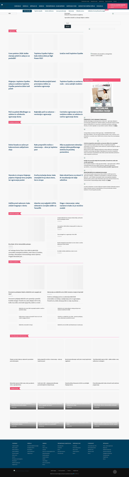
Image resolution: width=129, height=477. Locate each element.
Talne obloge (45, 460)
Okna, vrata (45, 447)
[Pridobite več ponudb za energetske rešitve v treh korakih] (101, 64)
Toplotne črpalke (38, 11)
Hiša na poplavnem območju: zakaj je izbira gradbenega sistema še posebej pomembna (71, 148)
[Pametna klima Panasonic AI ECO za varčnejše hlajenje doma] (78, 372)
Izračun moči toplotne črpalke (71, 53)
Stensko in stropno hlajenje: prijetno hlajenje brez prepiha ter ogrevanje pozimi (20, 177)
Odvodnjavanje (106, 455)
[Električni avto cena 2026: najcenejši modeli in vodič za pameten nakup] (13, 311)
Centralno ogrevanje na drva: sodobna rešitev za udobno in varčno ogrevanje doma (71, 114)
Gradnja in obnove (14, 122)
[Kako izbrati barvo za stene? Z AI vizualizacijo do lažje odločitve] (71, 164)
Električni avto (90, 449)
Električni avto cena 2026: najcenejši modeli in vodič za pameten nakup (31, 309)
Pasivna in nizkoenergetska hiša (49, 451)
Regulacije (105, 447)
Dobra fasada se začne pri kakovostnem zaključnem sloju (19, 147)
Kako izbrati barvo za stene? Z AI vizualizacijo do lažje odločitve (71, 177)
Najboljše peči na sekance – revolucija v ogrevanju (44, 113)
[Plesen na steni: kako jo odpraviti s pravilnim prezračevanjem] (23, 348)
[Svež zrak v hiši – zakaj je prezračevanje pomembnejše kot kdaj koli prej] (51, 372)
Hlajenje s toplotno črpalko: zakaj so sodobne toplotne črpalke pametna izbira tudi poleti (19, 85)
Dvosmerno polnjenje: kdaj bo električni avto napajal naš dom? (25, 293)
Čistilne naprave (76, 451)
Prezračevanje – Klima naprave (55, 6)
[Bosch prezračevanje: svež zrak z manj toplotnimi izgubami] (78, 348)
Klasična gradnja (46, 455)
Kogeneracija (14, 464)
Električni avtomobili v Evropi (26, 324)
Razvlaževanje (60, 445)
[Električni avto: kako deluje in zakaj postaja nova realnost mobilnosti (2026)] (51, 311)
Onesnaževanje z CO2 (92, 445)
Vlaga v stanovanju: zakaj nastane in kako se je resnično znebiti (71, 205)
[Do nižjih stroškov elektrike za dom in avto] (51, 253)
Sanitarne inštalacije (107, 451)
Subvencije (71, 11)
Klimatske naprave (61, 451)
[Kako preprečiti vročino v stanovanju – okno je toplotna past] (45, 133)
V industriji (75, 445)
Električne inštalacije (107, 449)
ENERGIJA (25, 6)
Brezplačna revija (94, 1)
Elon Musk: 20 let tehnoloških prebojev (20, 244)
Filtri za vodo (75, 449)
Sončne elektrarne (49, 11)
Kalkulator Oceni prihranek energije (97, 10)
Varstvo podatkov (61, 470)
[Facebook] (121, 1)
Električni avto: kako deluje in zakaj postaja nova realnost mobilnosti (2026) (69, 309)
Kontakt (115, 1)
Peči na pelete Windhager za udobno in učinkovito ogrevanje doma (19, 114)
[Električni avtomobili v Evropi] (13, 327)
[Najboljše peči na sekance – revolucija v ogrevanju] (45, 101)
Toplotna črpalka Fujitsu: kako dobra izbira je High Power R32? (44, 55)
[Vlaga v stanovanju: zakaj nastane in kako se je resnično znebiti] (71, 192)
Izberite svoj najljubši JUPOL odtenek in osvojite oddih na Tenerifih (45, 205)
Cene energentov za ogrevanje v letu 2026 (67, 234)
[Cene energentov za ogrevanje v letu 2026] (51, 237)
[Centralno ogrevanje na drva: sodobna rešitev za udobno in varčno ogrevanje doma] (71, 101)
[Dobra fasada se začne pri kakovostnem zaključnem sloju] (20, 133)
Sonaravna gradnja (46, 462)
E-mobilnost (91, 443)
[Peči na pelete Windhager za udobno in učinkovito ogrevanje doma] (20, 101)
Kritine (44, 445)
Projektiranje (105, 457)
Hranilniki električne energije (32, 445)
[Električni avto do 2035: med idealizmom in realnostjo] (51, 327)
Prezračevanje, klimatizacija (64, 443)
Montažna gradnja (46, 453)
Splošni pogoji (53, 470)
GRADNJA (41, 6)
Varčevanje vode (71, 6)
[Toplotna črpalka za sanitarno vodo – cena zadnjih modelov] (71, 70)
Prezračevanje (60, 453)
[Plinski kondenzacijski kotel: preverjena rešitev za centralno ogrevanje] (45, 70)
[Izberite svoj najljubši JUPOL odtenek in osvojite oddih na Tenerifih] (45, 192)
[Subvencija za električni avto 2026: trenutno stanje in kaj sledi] (65, 277)
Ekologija (100, 6)
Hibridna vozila (91, 451)
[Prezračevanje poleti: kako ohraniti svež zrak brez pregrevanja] (106, 372)
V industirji (60, 447)
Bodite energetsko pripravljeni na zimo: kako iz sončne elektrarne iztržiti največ (70, 243)
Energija (29, 443)
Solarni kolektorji (15, 451)
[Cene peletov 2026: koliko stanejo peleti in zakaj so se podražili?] (20, 42)
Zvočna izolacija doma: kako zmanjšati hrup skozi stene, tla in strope (45, 177)
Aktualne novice (80, 11)
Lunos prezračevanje (61, 11)
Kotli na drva (14, 455)
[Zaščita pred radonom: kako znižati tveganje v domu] (20, 192)
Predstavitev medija (85, 1)
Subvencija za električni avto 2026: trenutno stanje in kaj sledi (65, 292)
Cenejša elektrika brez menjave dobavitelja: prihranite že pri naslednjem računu (70, 218)
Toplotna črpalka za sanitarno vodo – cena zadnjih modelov (71, 82)
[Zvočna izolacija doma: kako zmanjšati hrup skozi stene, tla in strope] (45, 164)
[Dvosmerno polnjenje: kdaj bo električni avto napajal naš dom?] (26, 277)
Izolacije (44, 449)
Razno (44, 464)
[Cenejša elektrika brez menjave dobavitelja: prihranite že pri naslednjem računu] (51, 220)
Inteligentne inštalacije (107, 453)
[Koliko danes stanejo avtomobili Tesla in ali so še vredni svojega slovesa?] (13, 319)
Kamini (13, 457)
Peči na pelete (14, 447)
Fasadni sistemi (46, 457)
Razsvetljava (29, 449)
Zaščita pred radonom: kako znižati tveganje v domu (19, 204)
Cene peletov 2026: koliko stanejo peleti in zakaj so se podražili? (19, 55)
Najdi (67, 26)
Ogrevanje (17, 6)
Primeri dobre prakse (77, 447)
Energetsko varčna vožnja (86, 6)
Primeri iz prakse (15, 453)
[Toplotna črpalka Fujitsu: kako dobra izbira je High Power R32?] (45, 42)
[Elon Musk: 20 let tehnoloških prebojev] (27, 229)
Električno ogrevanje (16, 462)
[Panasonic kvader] (101, 39)
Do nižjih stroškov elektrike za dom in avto (67, 251)
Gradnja (44, 443)
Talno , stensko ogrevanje (108, 445)
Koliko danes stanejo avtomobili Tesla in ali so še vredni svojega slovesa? (30, 317)
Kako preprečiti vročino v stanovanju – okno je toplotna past (45, 147)
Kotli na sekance (15, 449)
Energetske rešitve (30, 447)
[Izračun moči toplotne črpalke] (71, 42)
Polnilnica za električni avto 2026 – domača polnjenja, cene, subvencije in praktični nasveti (70, 317)
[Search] (127, 1)
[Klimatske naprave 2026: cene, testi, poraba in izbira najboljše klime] (23, 372)
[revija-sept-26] (101, 97)
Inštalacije (33, 6)
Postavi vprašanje (108, 1)
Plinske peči (14, 460)
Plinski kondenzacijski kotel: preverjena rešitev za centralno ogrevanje (45, 83)
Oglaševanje (101, 1)
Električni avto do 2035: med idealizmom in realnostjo (70, 324)
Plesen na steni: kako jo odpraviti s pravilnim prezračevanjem (21, 404)
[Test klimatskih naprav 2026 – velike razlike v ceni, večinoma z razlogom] (106, 348)
